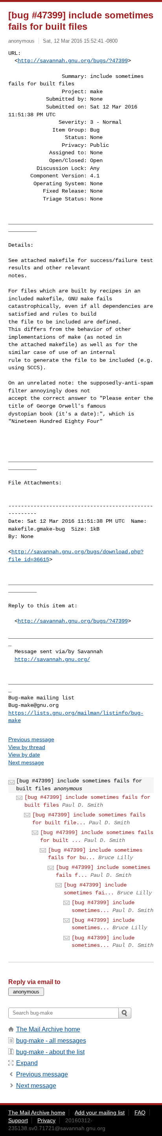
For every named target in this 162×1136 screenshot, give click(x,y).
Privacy (46, 1120)
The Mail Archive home (48, 1029)
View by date (24, 754)
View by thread (26, 747)
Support (18, 1120)
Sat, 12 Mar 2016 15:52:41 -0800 (80, 41)
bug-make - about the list (50, 1052)
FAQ (139, 1112)
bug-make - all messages (51, 1040)
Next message (26, 762)
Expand (27, 1063)
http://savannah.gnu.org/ (52, 659)
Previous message (31, 739)
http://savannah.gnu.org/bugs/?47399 (73, 61)
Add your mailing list (100, 1112)
